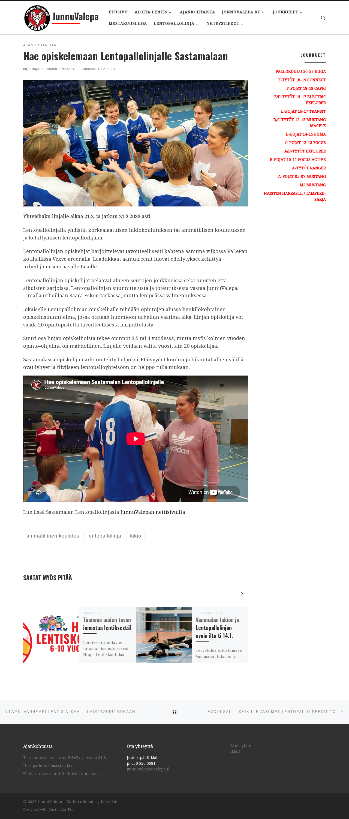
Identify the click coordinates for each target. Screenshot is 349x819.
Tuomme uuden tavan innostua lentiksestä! (107, 624)
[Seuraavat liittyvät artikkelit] (242, 593)
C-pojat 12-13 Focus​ (305, 142)
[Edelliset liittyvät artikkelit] (228, 593)
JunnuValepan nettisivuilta (153, 512)
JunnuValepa (50, 802)
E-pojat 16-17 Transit (303, 111)
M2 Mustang (313, 185)
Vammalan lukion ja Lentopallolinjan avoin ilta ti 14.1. (217, 628)
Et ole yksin (240, 745)
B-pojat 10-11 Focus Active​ (298, 159)
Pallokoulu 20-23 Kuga (301, 71)
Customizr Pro (61, 809)
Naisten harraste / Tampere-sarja (295, 196)
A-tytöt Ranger (309, 168)
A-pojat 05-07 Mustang (302, 176)
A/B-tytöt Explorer (305, 151)
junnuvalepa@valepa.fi (148, 769)
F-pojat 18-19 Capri (306, 88)
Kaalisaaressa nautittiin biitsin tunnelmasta (63, 774)
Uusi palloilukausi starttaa (48, 765)
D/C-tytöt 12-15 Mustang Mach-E (299, 123)
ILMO (235, 751)
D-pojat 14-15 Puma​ (306, 134)
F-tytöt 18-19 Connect (302, 80)
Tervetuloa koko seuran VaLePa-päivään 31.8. (65, 757)
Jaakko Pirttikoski (60, 69)
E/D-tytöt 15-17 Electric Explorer (300, 100)
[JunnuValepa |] (36, 16)
